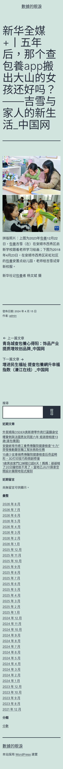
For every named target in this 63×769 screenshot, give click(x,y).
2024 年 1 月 (11, 681)
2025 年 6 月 (11, 584)
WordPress (23, 754)
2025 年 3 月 (11, 601)
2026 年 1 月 (11, 544)
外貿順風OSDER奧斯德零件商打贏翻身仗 (30, 432)
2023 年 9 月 (11, 698)
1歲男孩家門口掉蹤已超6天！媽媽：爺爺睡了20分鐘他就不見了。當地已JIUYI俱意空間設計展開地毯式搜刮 (31, 467)
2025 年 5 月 (11, 589)
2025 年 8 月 (11, 572)
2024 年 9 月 (11, 635)
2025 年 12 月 (12, 549)
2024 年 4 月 (12, 664)
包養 (43, 238)
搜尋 (6, 403)
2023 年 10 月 (12, 692)
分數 (6, 726)
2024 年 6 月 (11, 652)
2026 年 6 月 (11, 515)
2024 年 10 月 (12, 629)
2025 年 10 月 (12, 561)
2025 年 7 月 (11, 578)
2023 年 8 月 (11, 703)
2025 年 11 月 (12, 555)
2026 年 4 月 (11, 527)
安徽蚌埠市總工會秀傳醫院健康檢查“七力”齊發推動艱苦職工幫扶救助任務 (31, 447)
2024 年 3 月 (11, 669)
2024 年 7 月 (11, 646)
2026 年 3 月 (11, 532)
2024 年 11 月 (12, 623)
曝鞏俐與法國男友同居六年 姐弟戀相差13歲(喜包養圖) (30, 439)
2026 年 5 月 (11, 521)
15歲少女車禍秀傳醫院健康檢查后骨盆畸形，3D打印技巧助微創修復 (30, 456)
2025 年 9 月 (11, 567)
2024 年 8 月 (11, 641)
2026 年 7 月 (11, 509)
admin (13, 316)
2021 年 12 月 (12, 709)
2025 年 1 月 (11, 612)
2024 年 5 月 (11, 658)
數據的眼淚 (32, 6)
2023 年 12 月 (12, 686)
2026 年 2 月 (11, 538)
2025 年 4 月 (11, 595)
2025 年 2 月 (11, 606)
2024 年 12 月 (12, 618)
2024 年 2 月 (11, 675)
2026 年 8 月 (11, 504)
